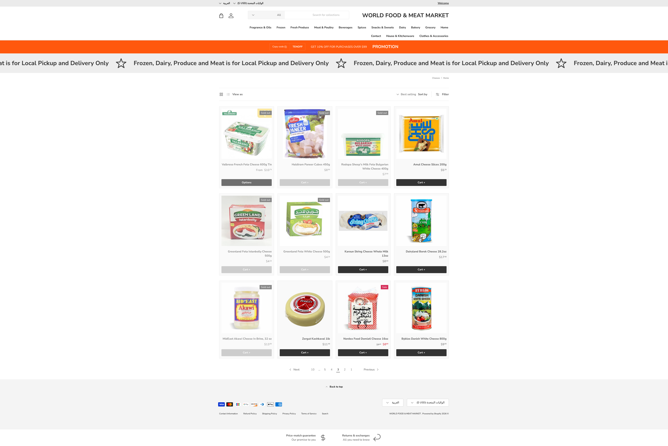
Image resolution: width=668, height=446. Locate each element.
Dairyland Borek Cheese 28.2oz (426, 251)
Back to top (336, 386)
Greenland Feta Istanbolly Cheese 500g (250, 254)
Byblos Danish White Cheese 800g (424, 339)
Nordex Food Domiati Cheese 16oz (365, 339)
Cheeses (436, 78)
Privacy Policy (289, 413)
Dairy (402, 27)
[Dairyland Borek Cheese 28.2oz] (421, 221)
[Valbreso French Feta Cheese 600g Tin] (246, 134)
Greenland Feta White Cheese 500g (306, 251)
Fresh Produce (300, 27)
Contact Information (228, 413)
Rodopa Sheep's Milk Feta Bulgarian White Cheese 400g (364, 167)
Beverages (345, 27)
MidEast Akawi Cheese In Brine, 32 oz (247, 339)
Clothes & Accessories (433, 36)
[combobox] (298, 15)
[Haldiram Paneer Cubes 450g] (305, 134)
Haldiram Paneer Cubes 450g (311, 164)
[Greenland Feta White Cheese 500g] (305, 221)
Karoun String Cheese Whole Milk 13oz (366, 254)
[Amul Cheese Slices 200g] (421, 134)
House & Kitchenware (400, 36)
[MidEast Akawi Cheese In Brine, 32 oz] (246, 308)
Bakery (415, 27)
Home (444, 27)
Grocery (430, 27)
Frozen (281, 27)
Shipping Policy (269, 413)
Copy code (278, 46)
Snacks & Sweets (382, 27)
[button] (221, 15)
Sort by (422, 94)
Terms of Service (308, 413)
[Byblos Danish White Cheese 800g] (421, 308)
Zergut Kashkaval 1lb (316, 339)
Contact (376, 36)
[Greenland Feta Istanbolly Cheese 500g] (246, 221)
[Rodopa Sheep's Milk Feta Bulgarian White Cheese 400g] (363, 134)
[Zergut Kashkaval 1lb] (305, 308)
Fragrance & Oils (260, 27)
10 (313, 369)
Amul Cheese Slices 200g (430, 164)
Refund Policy (250, 413)
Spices (362, 27)
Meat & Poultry (323, 27)
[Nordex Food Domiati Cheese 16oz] (363, 308)
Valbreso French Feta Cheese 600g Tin (247, 164)
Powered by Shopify (431, 413)
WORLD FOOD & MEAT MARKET (405, 413)
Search (325, 413)
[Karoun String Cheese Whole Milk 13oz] (363, 221)
